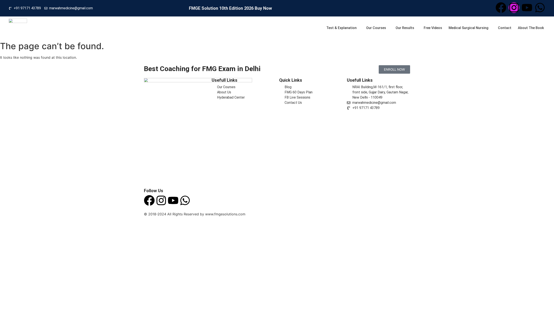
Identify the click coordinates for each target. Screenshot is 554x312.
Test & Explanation (341, 28)
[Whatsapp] (540, 7)
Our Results (405, 28)
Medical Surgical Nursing (468, 28)
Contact (504, 28)
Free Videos (433, 28)
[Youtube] (527, 7)
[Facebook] (501, 7)
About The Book (531, 28)
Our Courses (376, 28)
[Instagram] (514, 7)
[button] (341, 28)
